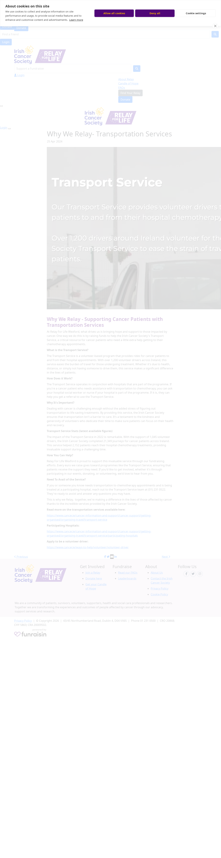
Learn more (76, 19)
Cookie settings (196, 13)
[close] (215, 26)
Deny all (155, 13)
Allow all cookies (114, 13)
